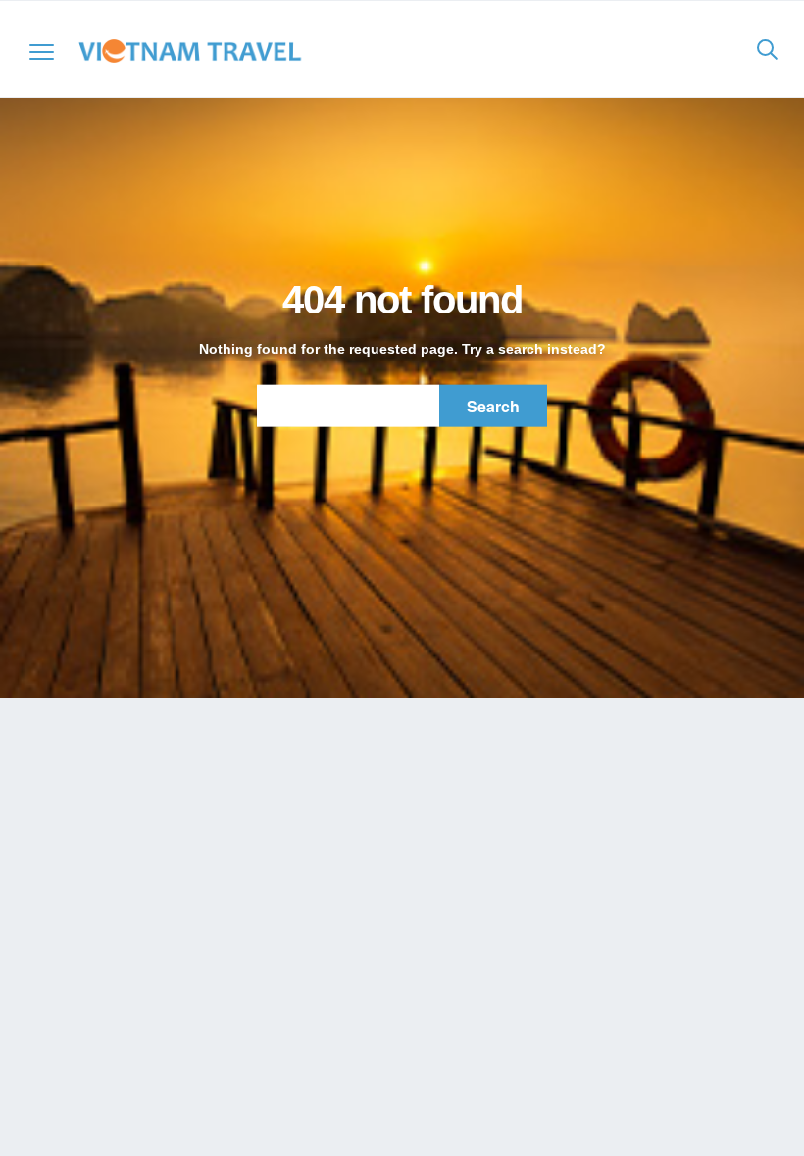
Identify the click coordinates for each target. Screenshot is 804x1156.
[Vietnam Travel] (196, 51)
